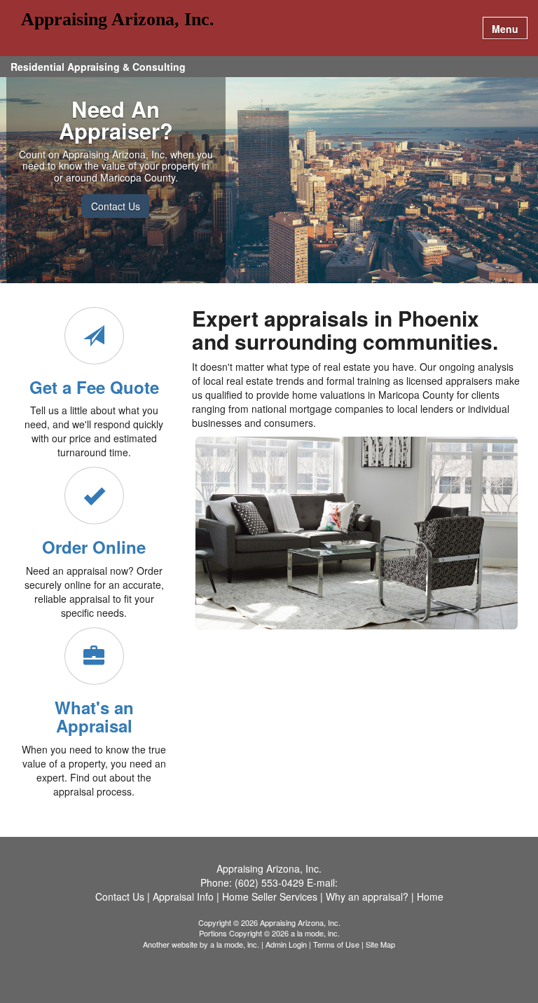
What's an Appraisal (94, 716)
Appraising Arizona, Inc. (117, 20)
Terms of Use (336, 944)
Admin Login (286, 944)
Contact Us (115, 206)
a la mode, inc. (234, 944)
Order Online (94, 547)
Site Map (380, 944)
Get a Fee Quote (94, 387)
